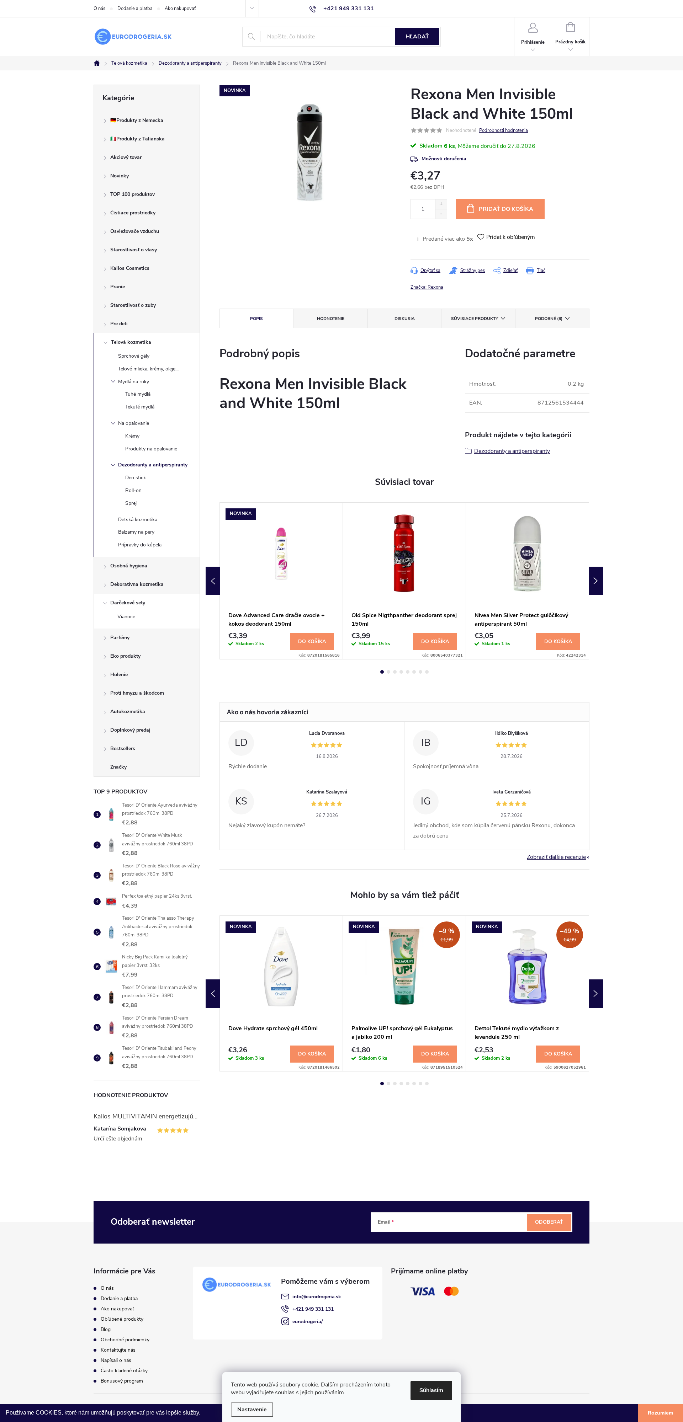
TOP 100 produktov (132, 194)
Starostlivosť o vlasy (133, 249)
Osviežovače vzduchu (134, 231)
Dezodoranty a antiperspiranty (152, 464)
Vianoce (126, 616)
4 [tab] (401, 672)
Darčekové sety (127, 602)
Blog (106, 1329)
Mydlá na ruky (133, 381)
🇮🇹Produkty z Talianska (137, 138)
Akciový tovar (126, 157)
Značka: (427, 287)
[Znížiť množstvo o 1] (441, 214)
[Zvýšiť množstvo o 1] (441, 204)
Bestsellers (122, 748)
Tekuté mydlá (139, 406)
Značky (118, 767)
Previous (213, 581)
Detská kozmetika (137, 519)
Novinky (119, 175)
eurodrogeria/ (307, 1321)
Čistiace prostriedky (132, 212)
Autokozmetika (127, 711)
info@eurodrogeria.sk (316, 1296)
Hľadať (417, 37)
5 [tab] (407, 672)
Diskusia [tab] (405, 318)
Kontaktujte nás (118, 1350)
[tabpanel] (281, 581)
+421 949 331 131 (313, 1309)
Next (596, 581)
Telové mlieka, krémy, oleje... (148, 368)
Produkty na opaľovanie (151, 448)
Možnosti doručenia (444, 158)
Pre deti (119, 323)
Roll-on (133, 490)
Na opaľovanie (133, 423)
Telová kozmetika (131, 342)
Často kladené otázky (124, 1370)
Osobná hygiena (128, 565)
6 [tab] (414, 672)
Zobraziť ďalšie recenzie (556, 857)
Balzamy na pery (136, 532)
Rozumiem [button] (660, 1413)
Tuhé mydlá (137, 394)
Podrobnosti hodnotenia (503, 130)
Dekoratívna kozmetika (137, 584)
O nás (99, 8)
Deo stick (135, 477)
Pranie (117, 286)
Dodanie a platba (135, 8)
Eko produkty (125, 656)
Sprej (131, 503)
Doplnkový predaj (130, 730)
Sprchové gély (133, 356)
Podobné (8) (548, 318)
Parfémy (119, 637)
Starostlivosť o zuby (133, 305)
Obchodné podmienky (125, 1339)
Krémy (132, 436)
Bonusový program (122, 1381)
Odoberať (549, 1222)
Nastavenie (252, 1409)
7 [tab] (420, 672)
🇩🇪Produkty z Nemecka (136, 120)
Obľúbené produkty (122, 1319)
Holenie (119, 674)
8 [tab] (427, 672)
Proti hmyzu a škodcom (137, 693)
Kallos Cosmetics (129, 268)
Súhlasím (431, 1390)
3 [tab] (395, 672)
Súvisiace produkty (474, 318)
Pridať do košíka (506, 209)
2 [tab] (388, 672)
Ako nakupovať (180, 8)
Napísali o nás (116, 1360)
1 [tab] (382, 672)
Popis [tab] (256, 318)
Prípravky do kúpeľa (140, 544)
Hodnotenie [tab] (330, 318)
